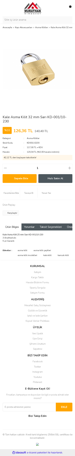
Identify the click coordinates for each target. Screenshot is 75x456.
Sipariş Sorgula (37, 287)
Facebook (38, 361)
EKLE (64, 407)
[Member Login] (62, 8)
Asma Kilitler (33, 138)
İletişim (37, 272)
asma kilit (22, 250)
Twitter (37, 366)
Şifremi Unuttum (37, 343)
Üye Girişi (37, 338)
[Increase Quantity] (69, 168)
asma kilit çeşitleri (42, 250)
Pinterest (37, 382)
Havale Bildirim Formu (37, 282)
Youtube (37, 377)
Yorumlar (29, 227)
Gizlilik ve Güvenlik (37, 310)
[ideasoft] (19, 452)
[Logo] (29, 7)
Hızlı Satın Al (55, 178)
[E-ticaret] (37, 452)
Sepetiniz (37, 349)
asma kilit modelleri (27, 255)
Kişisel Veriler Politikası (37, 321)
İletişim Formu (37, 292)
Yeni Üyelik (37, 333)
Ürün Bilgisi (12, 227)
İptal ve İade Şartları (37, 315)
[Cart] (68, 8)
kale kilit (47, 255)
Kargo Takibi (37, 277)
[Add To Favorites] (11, 192)
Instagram (37, 371)
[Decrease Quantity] (5, 168)
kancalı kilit (63, 255)
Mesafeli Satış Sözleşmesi (37, 305)
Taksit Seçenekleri (51, 227)
